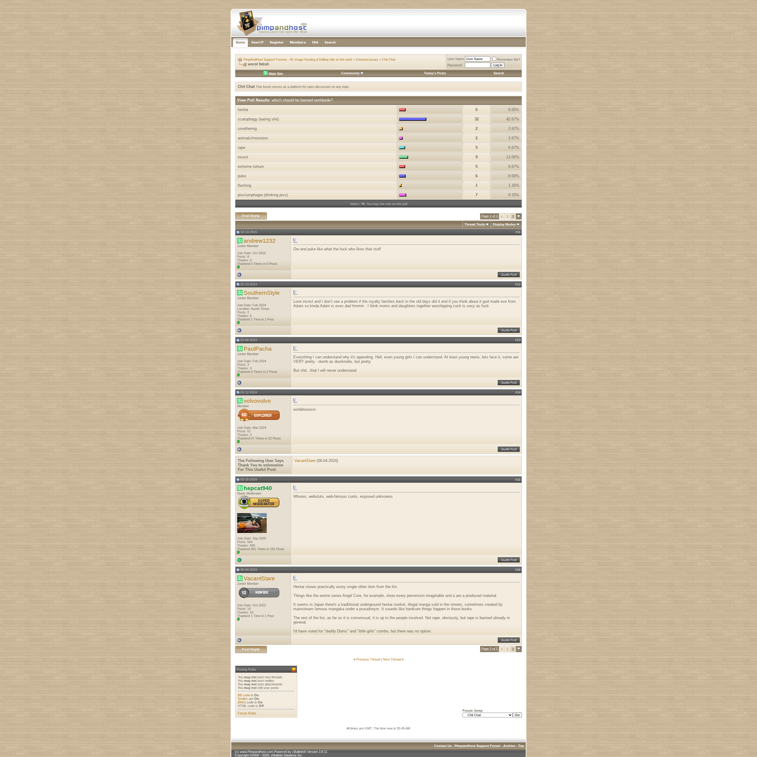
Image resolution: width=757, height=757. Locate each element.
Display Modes (504, 224)
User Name (455, 59)
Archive (509, 746)
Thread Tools (475, 224)
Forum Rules (247, 713)
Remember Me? (508, 59)
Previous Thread (368, 659)
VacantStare (305, 460)
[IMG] (242, 702)
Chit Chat (388, 59)
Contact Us (443, 746)
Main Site (275, 73)
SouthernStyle (262, 293)
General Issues (367, 59)
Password (454, 65)
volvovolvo (257, 401)
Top (521, 746)
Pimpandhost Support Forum (477, 746)
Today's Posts (435, 73)
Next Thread (392, 659)
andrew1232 (260, 241)
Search (499, 73)
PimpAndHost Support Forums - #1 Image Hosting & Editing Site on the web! (297, 59)
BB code (244, 695)
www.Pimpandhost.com (256, 751)
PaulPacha (258, 349)
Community (350, 73)
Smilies (243, 698)
